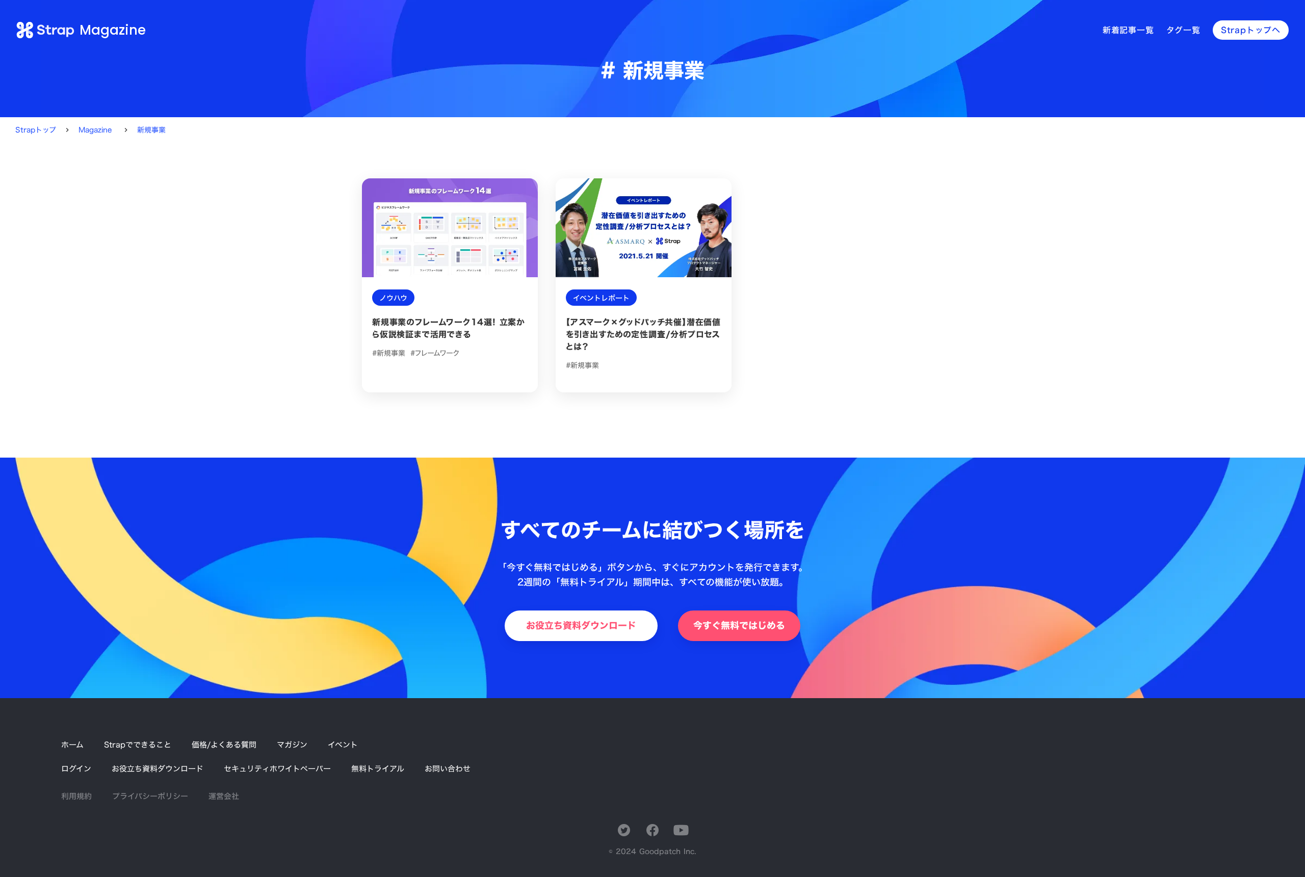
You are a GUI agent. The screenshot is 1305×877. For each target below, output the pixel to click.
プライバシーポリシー (150, 796)
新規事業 (151, 130)
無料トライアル (377, 769)
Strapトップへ (1251, 30)
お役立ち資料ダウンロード (157, 769)
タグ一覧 (1183, 30)
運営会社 (223, 796)
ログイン (76, 769)
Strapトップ (35, 130)
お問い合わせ (448, 769)
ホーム (72, 745)
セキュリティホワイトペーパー (277, 769)
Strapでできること (137, 745)
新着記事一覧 (1128, 30)
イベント (343, 745)
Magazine (95, 130)
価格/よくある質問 (224, 745)
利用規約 (76, 796)
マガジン (292, 745)
